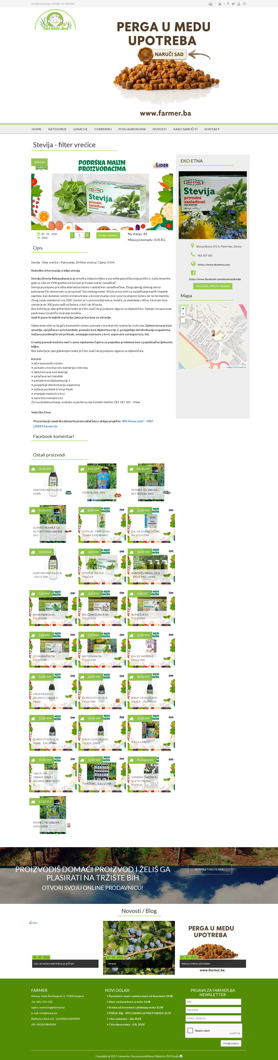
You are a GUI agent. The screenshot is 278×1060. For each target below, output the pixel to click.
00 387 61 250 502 (63, 3)
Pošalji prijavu (231, 1043)
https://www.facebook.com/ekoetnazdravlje (215, 279)
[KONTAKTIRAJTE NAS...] (210, 859)
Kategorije (57, 129)
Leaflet (229, 367)
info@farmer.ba (40, 3)
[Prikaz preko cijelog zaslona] (183, 320)
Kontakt (212, 129)
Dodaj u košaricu (108, 235)
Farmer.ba (50, 426)
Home (36, 129)
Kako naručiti (185, 129)
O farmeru (103, 129)
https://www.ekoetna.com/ (214, 264)
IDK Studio (173, 1056)
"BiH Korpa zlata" (133, 421)
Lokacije (80, 129)
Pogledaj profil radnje (213, 286)
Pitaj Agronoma (132, 129)
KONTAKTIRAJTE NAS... (210, 869)
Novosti (160, 129)
